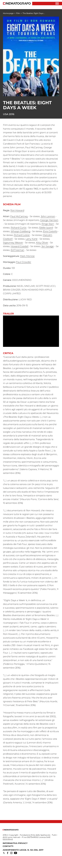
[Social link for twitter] (4, 853)
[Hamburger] (57, 3)
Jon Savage (47, 246)
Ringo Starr (48, 223)
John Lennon (48, 216)
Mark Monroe (27, 256)
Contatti (8, 846)
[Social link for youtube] (15, 853)
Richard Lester (22, 235)
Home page (8, 13)
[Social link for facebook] (7, 853)
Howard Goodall (19, 246)
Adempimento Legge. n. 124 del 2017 (23, 850)
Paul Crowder (23, 262)
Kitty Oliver (42, 242)
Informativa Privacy (15, 843)
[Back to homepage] (11, 830)
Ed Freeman (17, 250)
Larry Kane (32, 238)
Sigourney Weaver (13, 242)
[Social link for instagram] (11, 853)
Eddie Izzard (46, 227)
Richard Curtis (18, 227)
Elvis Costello (50, 231)
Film (18, 13)
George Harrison (49, 220)
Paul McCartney (19, 216)
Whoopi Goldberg (20, 231)
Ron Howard (17, 210)
